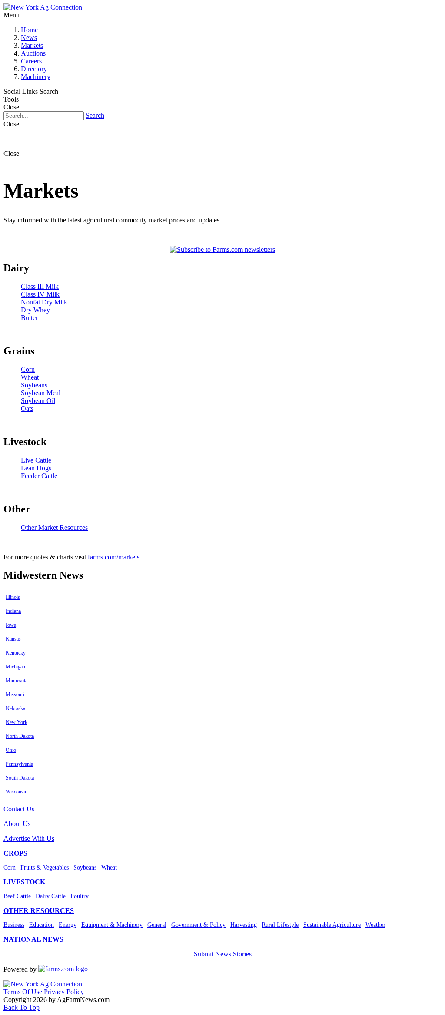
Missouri (15, 694)
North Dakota (20, 736)
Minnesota (16, 681)
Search (95, 115)
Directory (34, 69)
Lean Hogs (36, 468)
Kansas (13, 639)
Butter (29, 317)
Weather (375, 925)
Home (29, 29)
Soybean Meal (40, 393)
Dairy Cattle (51, 896)
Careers (31, 61)
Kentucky (16, 653)
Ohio (11, 750)
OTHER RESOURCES (38, 910)
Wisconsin (16, 792)
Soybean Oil (38, 400)
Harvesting (243, 925)
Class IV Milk (40, 294)
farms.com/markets (113, 557)
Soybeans (34, 385)
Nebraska (15, 708)
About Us (16, 823)
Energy (67, 925)
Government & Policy (198, 925)
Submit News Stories (223, 954)
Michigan (15, 667)
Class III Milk (40, 286)
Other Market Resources (54, 527)
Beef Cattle (17, 896)
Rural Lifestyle (280, 925)
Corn (28, 369)
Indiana (13, 611)
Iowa (11, 625)
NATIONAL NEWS (33, 939)
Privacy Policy (64, 991)
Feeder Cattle (39, 475)
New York (16, 722)
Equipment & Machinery (112, 925)
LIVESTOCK (24, 882)
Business (13, 925)
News (29, 37)
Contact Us (18, 809)
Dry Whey (35, 310)
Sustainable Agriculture (332, 925)
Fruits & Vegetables (44, 867)
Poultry (79, 896)
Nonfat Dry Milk (44, 302)
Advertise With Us (28, 838)
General (156, 925)
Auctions (33, 53)
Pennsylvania (19, 764)
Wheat (30, 377)
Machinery (35, 76)
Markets (32, 45)
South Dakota (20, 778)
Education (41, 925)
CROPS (15, 853)
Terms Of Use (22, 991)
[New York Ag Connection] (42, 7)
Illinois (13, 597)
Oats (27, 408)
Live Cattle (36, 460)
